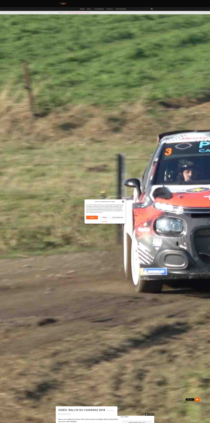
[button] (123, 201)
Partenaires (121, 9)
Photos (110, 9)
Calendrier (99, 9)
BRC (88, 9)
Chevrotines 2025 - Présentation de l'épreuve (80, 12)
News (82, 9)
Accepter (92, 217)
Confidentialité (104, 221)
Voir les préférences (117, 217)
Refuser (105, 217)
